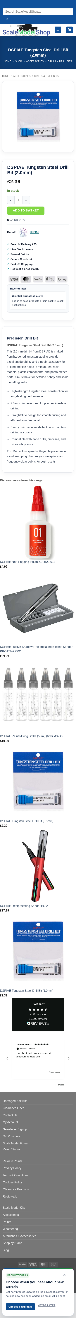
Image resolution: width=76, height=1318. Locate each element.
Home (7, 61)
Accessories (35, 61)
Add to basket (26, 210)
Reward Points (12, 1161)
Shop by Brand (12, 1243)
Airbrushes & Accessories (19, 1236)
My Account (10, 1122)
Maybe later (46, 1305)
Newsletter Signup (15, 1129)
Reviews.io (10, 1196)
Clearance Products (16, 1189)
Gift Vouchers (11, 1136)
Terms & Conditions (15, 1175)
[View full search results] (6, 4)
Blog (6, 1250)
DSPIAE (34, 232)
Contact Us (10, 1115)
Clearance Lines (13, 1108)
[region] (38, 1058)
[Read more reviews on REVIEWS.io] (38, 1024)
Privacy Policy (12, 1168)
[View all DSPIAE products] (23, 232)
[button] (58, 30)
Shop (18, 61)
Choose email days (20, 1306)
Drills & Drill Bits (60, 61)
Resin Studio (11, 1149)
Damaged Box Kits (15, 1100)
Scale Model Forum (15, 1143)
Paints (7, 1222)
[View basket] (69, 30)
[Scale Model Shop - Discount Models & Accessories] (27, 30)
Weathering (10, 1228)
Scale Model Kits (14, 1207)
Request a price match (25, 268)
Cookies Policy (13, 1182)
